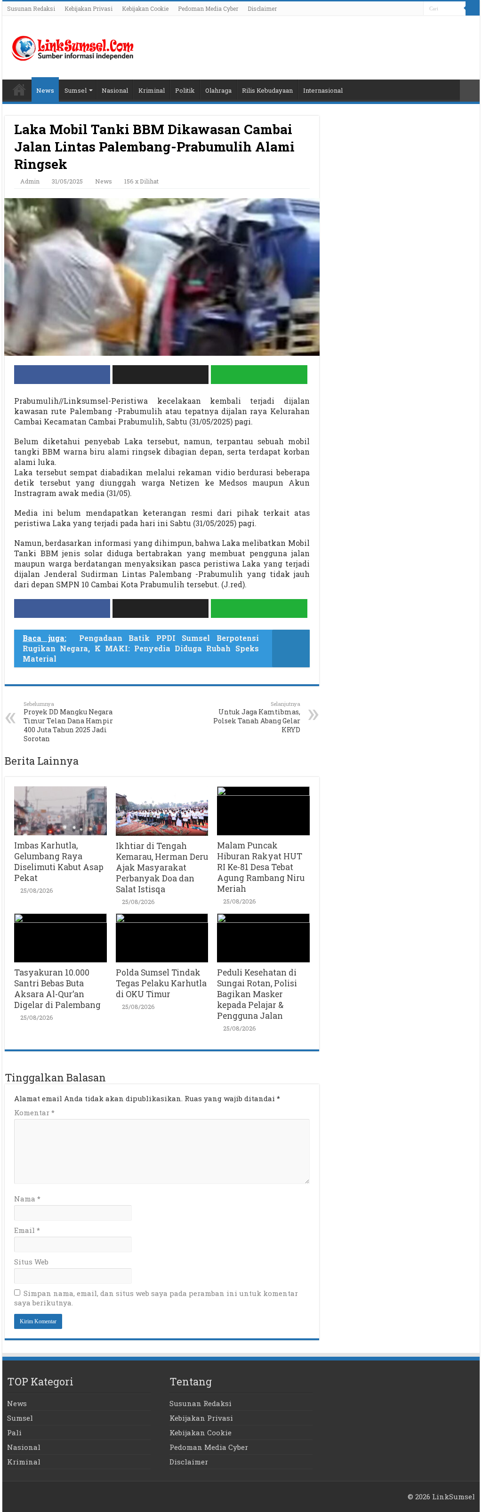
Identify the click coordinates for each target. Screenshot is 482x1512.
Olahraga (218, 90)
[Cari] (473, 8)
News (45, 90)
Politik (185, 90)
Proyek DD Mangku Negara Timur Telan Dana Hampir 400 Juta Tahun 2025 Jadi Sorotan (68, 721)
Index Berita (19, 89)
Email (27, 1230)
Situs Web (31, 1261)
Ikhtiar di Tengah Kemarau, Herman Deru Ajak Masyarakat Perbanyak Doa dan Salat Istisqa (162, 867)
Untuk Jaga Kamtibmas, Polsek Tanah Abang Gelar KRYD (256, 717)
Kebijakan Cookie (145, 8)
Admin (30, 181)
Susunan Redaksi (31, 8)
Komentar (34, 1112)
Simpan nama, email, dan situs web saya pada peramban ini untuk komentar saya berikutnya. (156, 1297)
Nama (27, 1198)
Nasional (115, 90)
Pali (14, 1432)
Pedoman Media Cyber (208, 8)
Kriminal (151, 90)
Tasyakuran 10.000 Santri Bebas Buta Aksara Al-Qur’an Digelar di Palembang (57, 988)
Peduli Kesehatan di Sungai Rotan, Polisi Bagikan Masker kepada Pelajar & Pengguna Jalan (257, 994)
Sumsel (75, 90)
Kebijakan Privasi (88, 8)
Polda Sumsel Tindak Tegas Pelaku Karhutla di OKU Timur (161, 983)
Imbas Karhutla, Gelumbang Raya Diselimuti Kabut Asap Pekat (59, 861)
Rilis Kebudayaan (267, 90)
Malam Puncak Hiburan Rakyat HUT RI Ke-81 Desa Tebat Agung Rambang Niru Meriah (261, 867)
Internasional (323, 90)
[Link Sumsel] (73, 45)
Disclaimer (262, 8)
